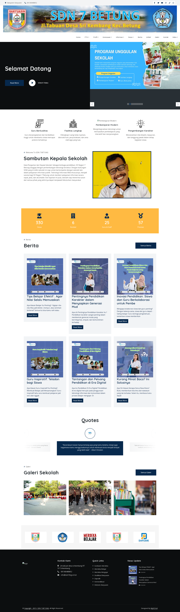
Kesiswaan (106, 37)
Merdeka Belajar (100, 569)
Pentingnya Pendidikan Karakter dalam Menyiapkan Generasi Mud (147, 579)
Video (174, 37)
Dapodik (97, 578)
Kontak (165, 37)
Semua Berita (146, 245)
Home (78, 37)
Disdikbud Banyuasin (101, 575)
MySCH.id (154, 608)
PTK (86, 37)
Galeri (157, 37)
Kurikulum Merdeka (101, 566)
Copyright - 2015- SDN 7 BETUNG (36, 608)
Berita (140, 37)
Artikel (148, 37)
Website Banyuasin (101, 585)
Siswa (130, 37)
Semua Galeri (146, 472)
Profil (95, 37)
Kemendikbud (99, 582)
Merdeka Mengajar (101, 572)
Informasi (119, 37)
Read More (14, 83)
